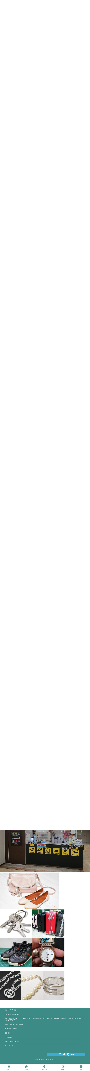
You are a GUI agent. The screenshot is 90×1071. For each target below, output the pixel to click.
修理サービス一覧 (10, 1010)
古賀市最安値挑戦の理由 (12, 1014)
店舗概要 (7, 1033)
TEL (81, 1069)
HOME (26, 1069)
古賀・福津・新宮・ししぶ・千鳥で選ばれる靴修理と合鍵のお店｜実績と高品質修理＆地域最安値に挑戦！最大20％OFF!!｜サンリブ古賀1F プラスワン (45, 1019)
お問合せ (63, 1069)
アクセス (44, 1069)
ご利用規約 (8, 1037)
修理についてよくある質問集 (14, 1024)
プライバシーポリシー (12, 1041)
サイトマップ (9, 1046)
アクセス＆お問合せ (11, 1028)
